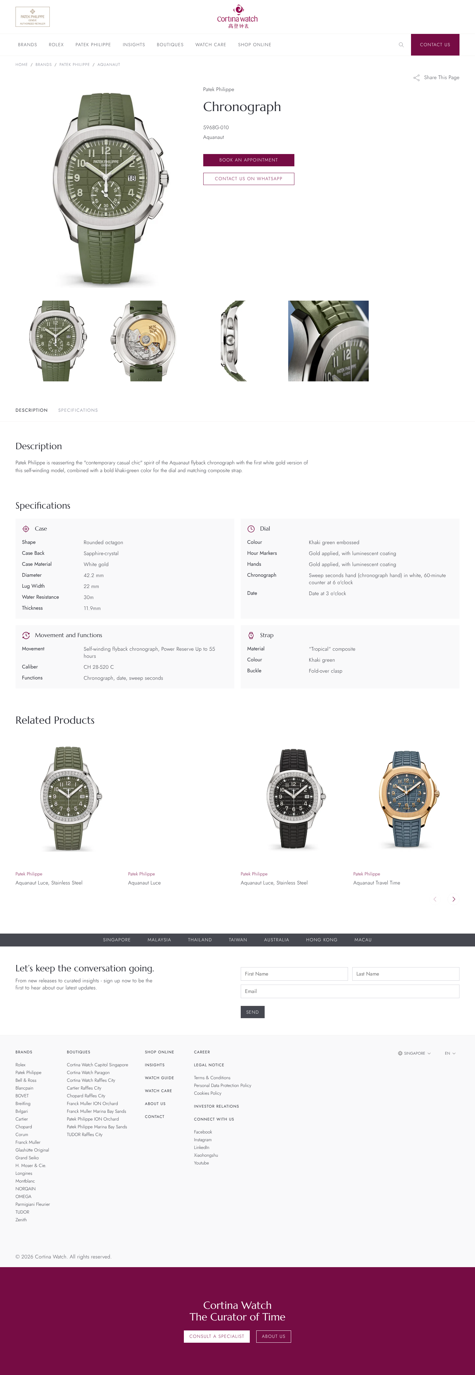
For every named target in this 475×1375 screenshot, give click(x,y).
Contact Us (435, 45)
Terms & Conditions (212, 1078)
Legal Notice (209, 1065)
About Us (155, 1104)
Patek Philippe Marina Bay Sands (97, 1127)
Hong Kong (322, 940)
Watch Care (211, 45)
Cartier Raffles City (84, 1088)
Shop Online (255, 45)
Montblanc (25, 1181)
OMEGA (23, 1197)
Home (22, 64)
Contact (155, 1117)
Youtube (201, 1163)
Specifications (78, 410)
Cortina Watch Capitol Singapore (97, 1065)
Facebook (203, 1132)
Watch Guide (159, 1078)
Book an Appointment (248, 160)
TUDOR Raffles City (84, 1135)
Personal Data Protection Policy (222, 1085)
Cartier (22, 1119)
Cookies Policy (208, 1093)
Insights (134, 45)
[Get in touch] (463, 1363)
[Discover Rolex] (425, 17)
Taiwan (238, 940)
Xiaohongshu (206, 1155)
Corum (22, 1135)
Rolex (56, 45)
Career (202, 1052)
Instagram (203, 1140)
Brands (27, 45)
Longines (24, 1173)
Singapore (117, 940)
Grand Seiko (27, 1158)
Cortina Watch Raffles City (91, 1080)
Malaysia (159, 940)
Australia (276, 940)
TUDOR (22, 1212)
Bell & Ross (26, 1080)
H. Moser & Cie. (31, 1166)
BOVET (22, 1096)
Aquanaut (109, 64)
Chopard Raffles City (86, 1096)
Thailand (200, 940)
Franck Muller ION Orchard (92, 1104)
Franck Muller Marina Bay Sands (96, 1111)
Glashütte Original (32, 1150)
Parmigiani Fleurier (33, 1204)
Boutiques (170, 45)
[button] (453, 899)
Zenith (21, 1220)
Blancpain (24, 1088)
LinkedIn (201, 1147)
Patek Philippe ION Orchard (93, 1119)
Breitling (23, 1104)
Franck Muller (28, 1142)
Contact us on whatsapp (248, 179)
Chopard (24, 1127)
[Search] (401, 45)
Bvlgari (22, 1111)
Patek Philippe (93, 45)
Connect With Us (214, 1119)
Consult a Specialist (216, 1336)
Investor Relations (216, 1106)
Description (32, 410)
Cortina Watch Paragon (88, 1073)
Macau (363, 940)
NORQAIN (26, 1189)
